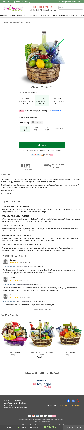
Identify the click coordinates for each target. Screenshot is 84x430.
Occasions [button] (21, 15)
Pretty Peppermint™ (23, 301)
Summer (12, 15)
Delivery (26, 122)
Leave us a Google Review (69, 405)
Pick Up (38, 122)
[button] (78, 420)
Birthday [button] (32, 15)
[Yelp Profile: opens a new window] (78, 400)
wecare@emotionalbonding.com (15, 407)
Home (6, 22)
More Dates (59, 129)
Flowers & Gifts (14, 22)
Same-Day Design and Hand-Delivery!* (16, 1)
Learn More (56, 110)
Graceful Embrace (23, 284)
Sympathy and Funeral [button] (47, 15)
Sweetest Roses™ (23, 266)
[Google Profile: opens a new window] (73, 400)
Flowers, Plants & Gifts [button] (67, 15)
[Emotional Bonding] (14, 8)
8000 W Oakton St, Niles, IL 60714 (16, 403)
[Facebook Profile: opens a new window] (68, 400)
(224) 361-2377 (9, 405)
